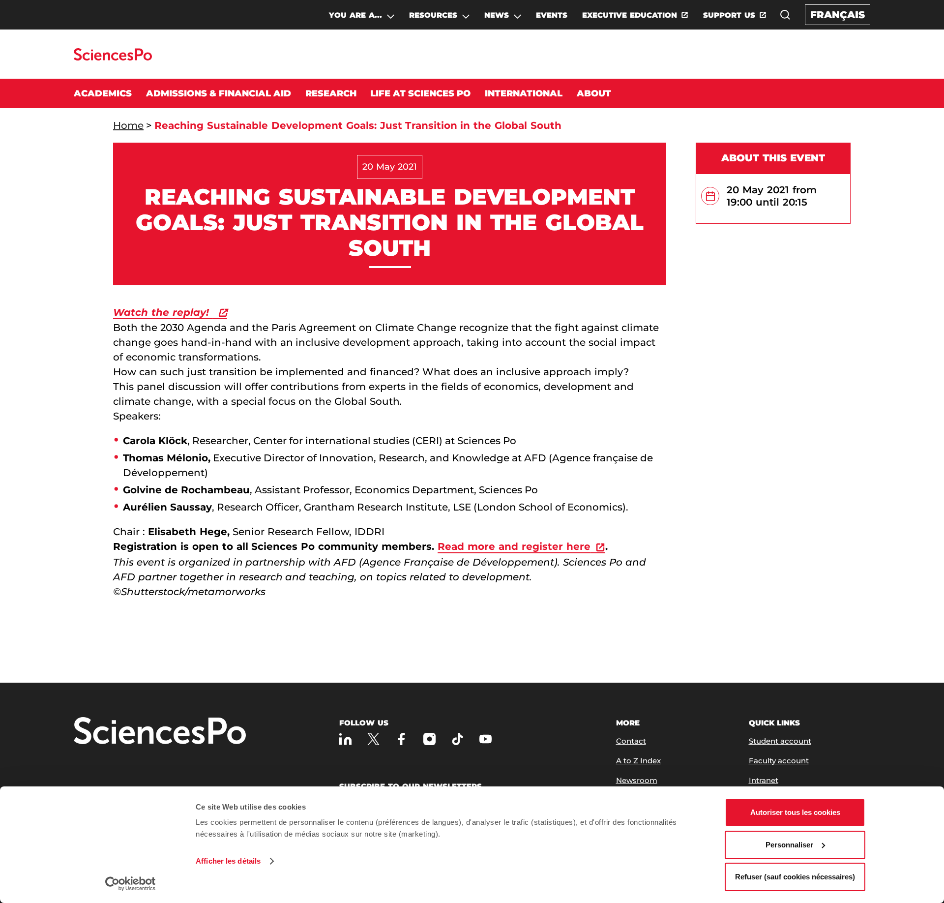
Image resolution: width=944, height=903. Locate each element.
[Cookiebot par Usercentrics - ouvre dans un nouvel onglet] (131, 883)
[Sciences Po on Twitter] (373, 739)
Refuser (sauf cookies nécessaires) (795, 877)
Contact (631, 741)
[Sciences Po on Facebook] (401, 739)
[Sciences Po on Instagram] (429, 739)
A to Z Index (638, 760)
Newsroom (636, 780)
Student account (780, 741)
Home (128, 125)
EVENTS (551, 15)
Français (837, 15)
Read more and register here (514, 546)
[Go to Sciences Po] (113, 57)
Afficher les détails (228, 861)
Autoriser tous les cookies (795, 812)
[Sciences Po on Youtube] (485, 739)
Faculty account (779, 760)
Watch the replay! (162, 312)
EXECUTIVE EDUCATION (629, 15)
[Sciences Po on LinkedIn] (345, 739)
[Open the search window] (785, 15)
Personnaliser (789, 845)
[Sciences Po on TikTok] (457, 739)
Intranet (763, 780)
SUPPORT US (729, 15)
